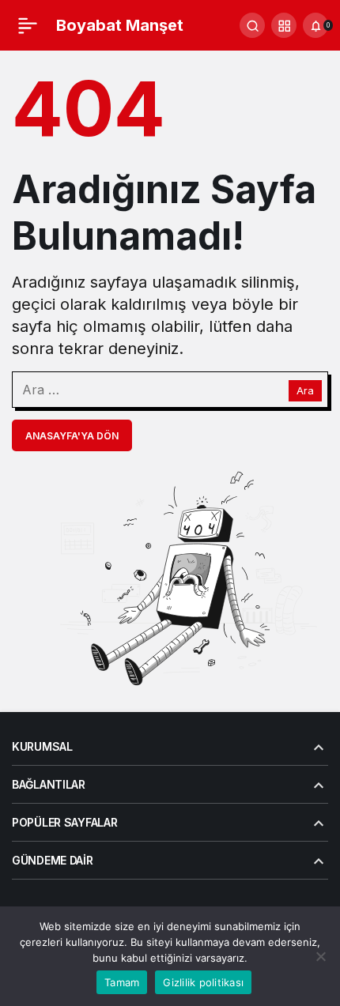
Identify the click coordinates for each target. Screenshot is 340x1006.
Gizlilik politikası (203, 982)
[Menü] (27, 25)
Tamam (121, 982)
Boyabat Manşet (119, 25)
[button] (284, 25)
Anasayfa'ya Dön (72, 436)
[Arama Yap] (252, 25)
